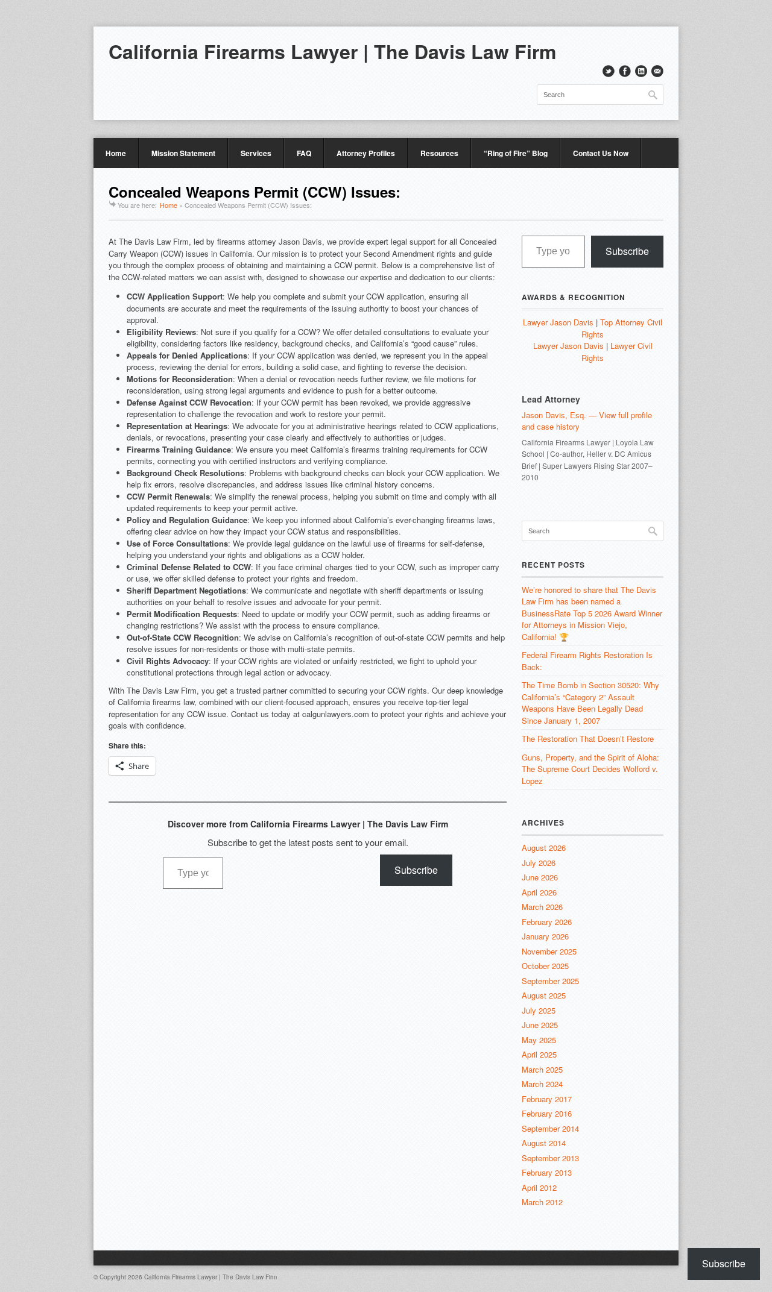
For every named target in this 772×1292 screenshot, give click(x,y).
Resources (439, 153)
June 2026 (540, 877)
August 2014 (544, 1143)
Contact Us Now (600, 153)
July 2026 (538, 862)
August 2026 (544, 847)
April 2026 (539, 892)
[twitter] (609, 71)
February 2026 (547, 921)
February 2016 (547, 1113)
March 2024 (542, 1084)
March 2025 (542, 1069)
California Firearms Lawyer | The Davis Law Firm (332, 51)
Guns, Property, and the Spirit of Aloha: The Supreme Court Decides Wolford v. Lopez (590, 768)
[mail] (657, 71)
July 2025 (538, 1010)
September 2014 (550, 1128)
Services (256, 153)
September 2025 (550, 980)
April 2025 (539, 1054)
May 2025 (539, 1040)
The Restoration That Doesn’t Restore (588, 738)
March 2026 (542, 906)
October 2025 (545, 965)
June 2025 (540, 1024)
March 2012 (542, 1202)
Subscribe (416, 870)
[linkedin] (641, 71)
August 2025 (544, 995)
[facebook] (625, 71)
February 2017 (547, 1099)
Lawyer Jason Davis (558, 322)
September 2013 (550, 1158)
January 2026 (545, 936)
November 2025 (549, 951)
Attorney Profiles (366, 153)
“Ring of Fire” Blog (516, 153)
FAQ (304, 153)
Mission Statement (183, 153)
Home (116, 153)
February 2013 (547, 1172)
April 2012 (539, 1187)
